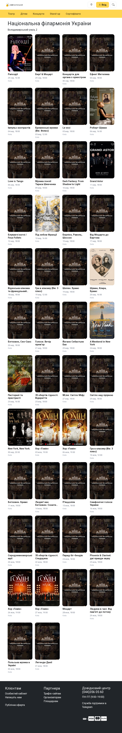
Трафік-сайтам (52, 693)
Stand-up (55, 13)
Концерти (38, 13)
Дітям (23, 13)
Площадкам (51, 701)
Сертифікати (73, 13)
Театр (11, 13)
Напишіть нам (13, 697)
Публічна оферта (15, 704)
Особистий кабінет (16, 693)
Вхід (104, 4)
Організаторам (52, 697)
